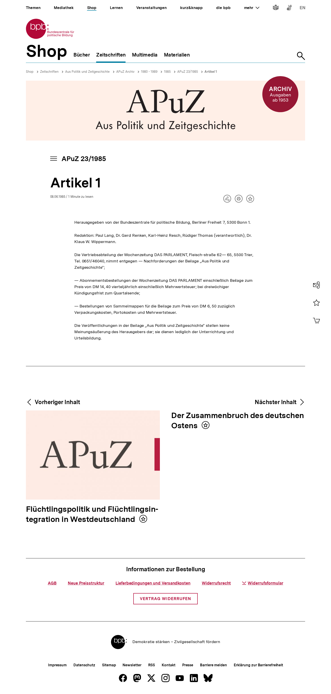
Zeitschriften (49, 71)
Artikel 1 (210, 71)
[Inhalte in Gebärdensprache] (289, 8)
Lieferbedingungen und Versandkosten (153, 583)
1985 (167, 71)
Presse (187, 665)
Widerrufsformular (265, 583)
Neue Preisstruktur (86, 583)
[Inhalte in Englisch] (302, 8)
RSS (151, 665)
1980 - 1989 (149, 71)
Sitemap (109, 665)
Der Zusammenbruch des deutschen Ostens (237, 421)
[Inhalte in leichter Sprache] (276, 8)
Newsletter (131, 665)
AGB (52, 583)
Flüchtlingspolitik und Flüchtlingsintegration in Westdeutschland (92, 514)
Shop (30, 71)
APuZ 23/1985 (187, 71)
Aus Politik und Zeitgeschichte (87, 71)
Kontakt (168, 665)
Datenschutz (84, 665)
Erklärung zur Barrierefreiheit (258, 665)
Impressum (57, 665)
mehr (251, 7)
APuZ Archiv (125, 71)
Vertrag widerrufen (165, 598)
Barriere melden (213, 665)
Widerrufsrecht (216, 583)
